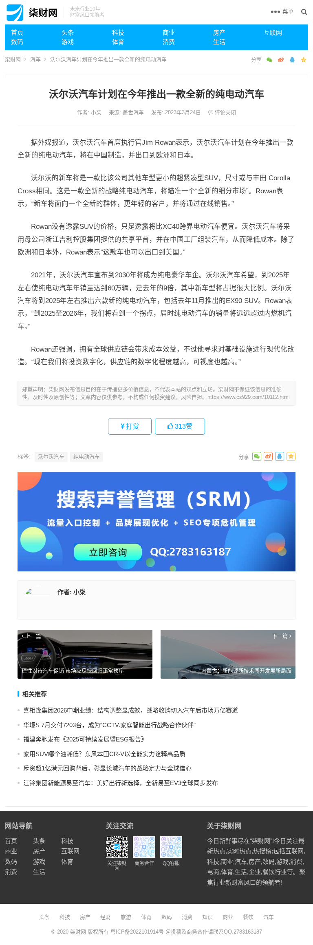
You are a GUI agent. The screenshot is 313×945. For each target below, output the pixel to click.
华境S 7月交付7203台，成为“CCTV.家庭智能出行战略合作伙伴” (109, 724)
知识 (207, 917)
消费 (169, 41)
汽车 (35, 59)
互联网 (273, 32)
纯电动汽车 (86, 457)
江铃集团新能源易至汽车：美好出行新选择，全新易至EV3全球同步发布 (120, 782)
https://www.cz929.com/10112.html (248, 397)
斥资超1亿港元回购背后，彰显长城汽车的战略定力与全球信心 (107, 768)
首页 (17, 32)
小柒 (97, 112)
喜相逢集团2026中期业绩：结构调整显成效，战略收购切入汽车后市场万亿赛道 (130, 710)
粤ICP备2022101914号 (137, 932)
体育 (118, 41)
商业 (169, 32)
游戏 (68, 41)
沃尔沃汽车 (51, 457)
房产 (219, 32)
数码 (17, 41)
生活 (219, 41)
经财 (105, 917)
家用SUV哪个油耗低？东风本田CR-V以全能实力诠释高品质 (104, 753)
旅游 (126, 917)
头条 (68, 32)
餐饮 (248, 917)
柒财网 (13, 59)
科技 (118, 32)
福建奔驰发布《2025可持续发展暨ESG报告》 (85, 739)
